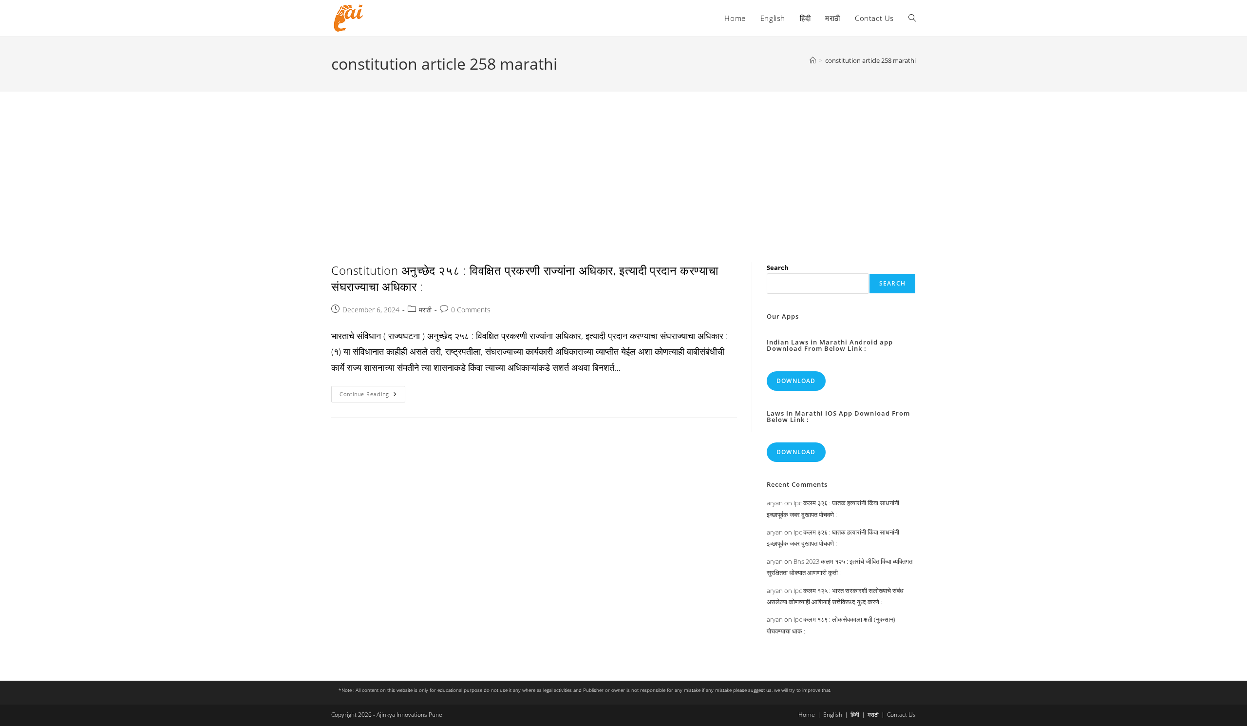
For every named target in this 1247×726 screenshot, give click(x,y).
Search (778, 267)
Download (796, 381)
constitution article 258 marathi (870, 60)
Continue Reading (372, 395)
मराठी (425, 309)
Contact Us (901, 714)
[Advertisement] (623, 164)
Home (806, 714)
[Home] (813, 60)
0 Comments (471, 309)
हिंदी (854, 714)
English (832, 714)
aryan (775, 502)
